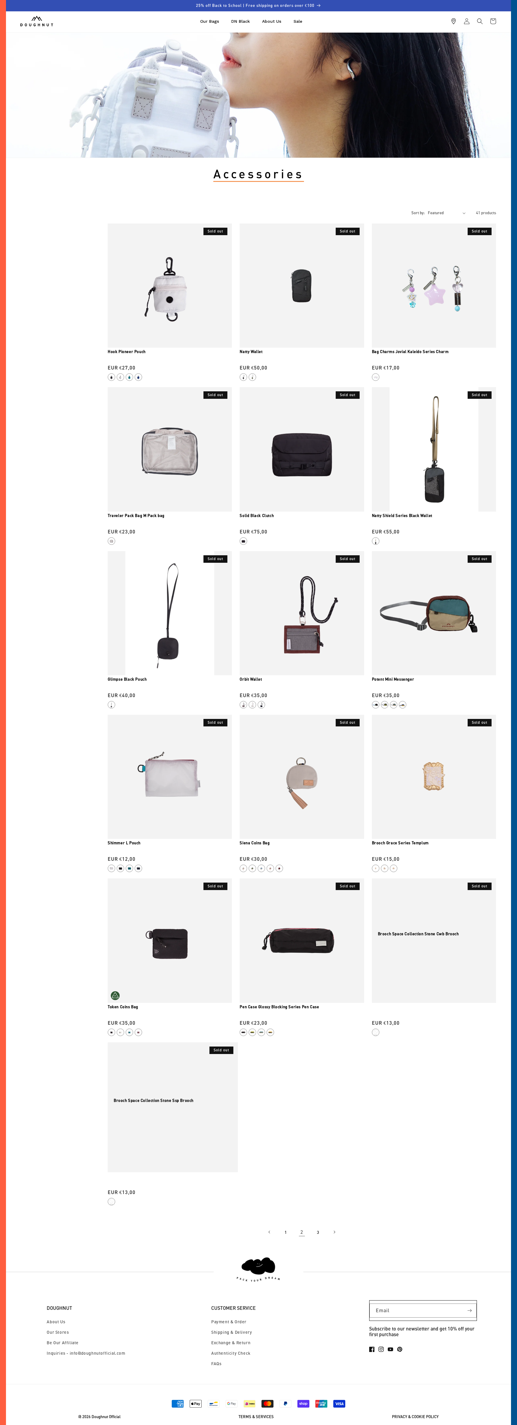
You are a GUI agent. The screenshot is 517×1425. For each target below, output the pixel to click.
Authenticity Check (231, 1353)
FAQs (216, 1363)
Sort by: (418, 212)
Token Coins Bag (123, 1006)
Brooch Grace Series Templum (400, 842)
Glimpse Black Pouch (127, 679)
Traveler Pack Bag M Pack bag (136, 515)
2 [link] (301, 1232)
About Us (56, 1321)
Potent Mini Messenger (393, 679)
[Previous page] (269, 1232)
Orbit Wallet (251, 679)
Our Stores (58, 1332)
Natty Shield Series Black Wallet (402, 515)
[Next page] (334, 1232)
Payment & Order (229, 1321)
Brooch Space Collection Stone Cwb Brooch (418, 933)
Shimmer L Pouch (124, 842)
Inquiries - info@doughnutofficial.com (86, 1353)
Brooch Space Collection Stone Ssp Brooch (154, 1100)
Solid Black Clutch (257, 515)
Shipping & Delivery (231, 1332)
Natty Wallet (251, 351)
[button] (479, 21)
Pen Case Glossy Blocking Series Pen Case (279, 1006)
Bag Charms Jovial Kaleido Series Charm (410, 351)
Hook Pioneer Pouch (127, 351)
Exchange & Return (230, 1342)
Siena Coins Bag (255, 842)
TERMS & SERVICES (256, 1417)
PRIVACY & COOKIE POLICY (415, 1417)
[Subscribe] (469, 1311)
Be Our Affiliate (63, 1342)
